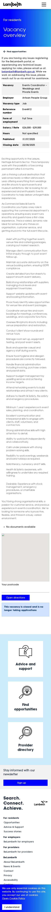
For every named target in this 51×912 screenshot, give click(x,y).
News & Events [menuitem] (12, 866)
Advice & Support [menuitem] (14, 827)
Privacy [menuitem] (8, 875)
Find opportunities (16, 51)
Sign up (32, 783)
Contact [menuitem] (8, 870)
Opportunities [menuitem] (12, 822)
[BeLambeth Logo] (20, 4)
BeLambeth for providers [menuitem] (18, 851)
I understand (11, 907)
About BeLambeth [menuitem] (14, 861)
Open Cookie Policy (13, 898)
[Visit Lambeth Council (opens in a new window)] (41, 803)
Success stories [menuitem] (12, 831)
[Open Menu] (44, 4)
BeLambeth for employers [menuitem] (19, 841)
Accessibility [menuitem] (11, 879)
